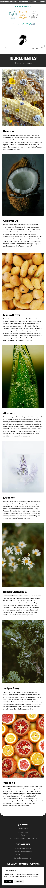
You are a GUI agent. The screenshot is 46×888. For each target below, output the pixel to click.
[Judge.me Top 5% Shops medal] (33, 15)
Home (19, 63)
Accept (8, 881)
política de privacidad (23, 848)
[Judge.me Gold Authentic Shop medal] (12, 15)
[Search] (6, 48)
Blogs (23, 835)
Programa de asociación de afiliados (23, 838)
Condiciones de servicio (23, 858)
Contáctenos (23, 829)
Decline (19, 881)
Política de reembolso (23, 852)
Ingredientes (23, 832)
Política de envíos (23, 855)
